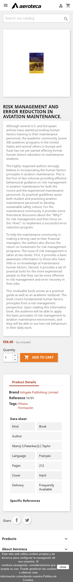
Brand (14, 392)
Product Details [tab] (24, 382)
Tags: (13, 404)
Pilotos (23, 404)
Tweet (27, 520)
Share (17, 520)
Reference (17, 398)
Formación (25, 408)
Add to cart (39, 357)
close (63, 567)
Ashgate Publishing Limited (39, 392)
